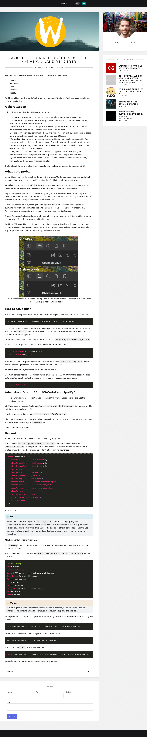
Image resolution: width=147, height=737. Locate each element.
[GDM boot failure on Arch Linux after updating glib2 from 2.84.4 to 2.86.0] (111, 80)
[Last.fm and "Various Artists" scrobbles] (111, 68)
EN (84, 3)
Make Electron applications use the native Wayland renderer (48, 59)
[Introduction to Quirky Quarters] (111, 104)
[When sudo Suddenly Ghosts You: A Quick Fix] (111, 92)
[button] (12, 716)
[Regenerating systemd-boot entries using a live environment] (111, 116)
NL (77, 3)
